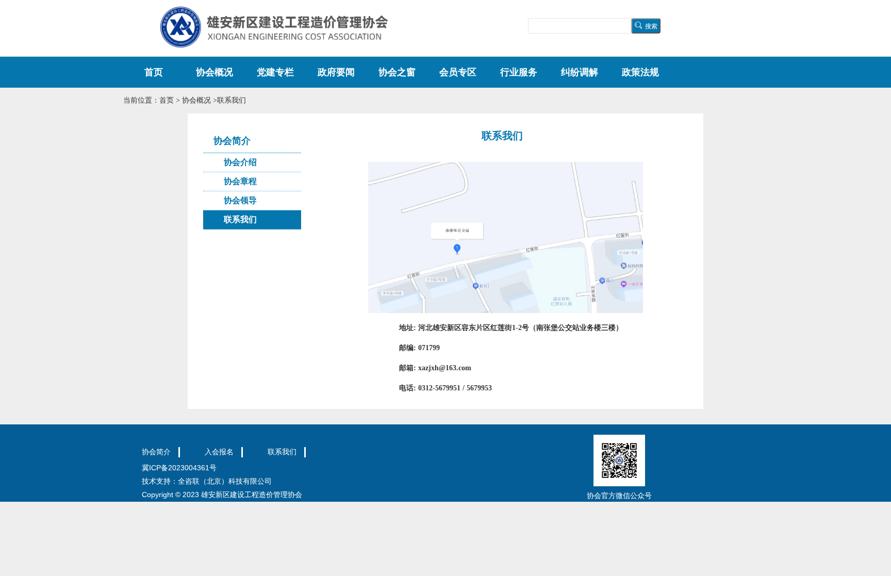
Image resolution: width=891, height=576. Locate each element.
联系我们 (240, 219)
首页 (153, 72)
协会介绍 (240, 162)
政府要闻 (336, 72)
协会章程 (240, 181)
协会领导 (240, 200)
